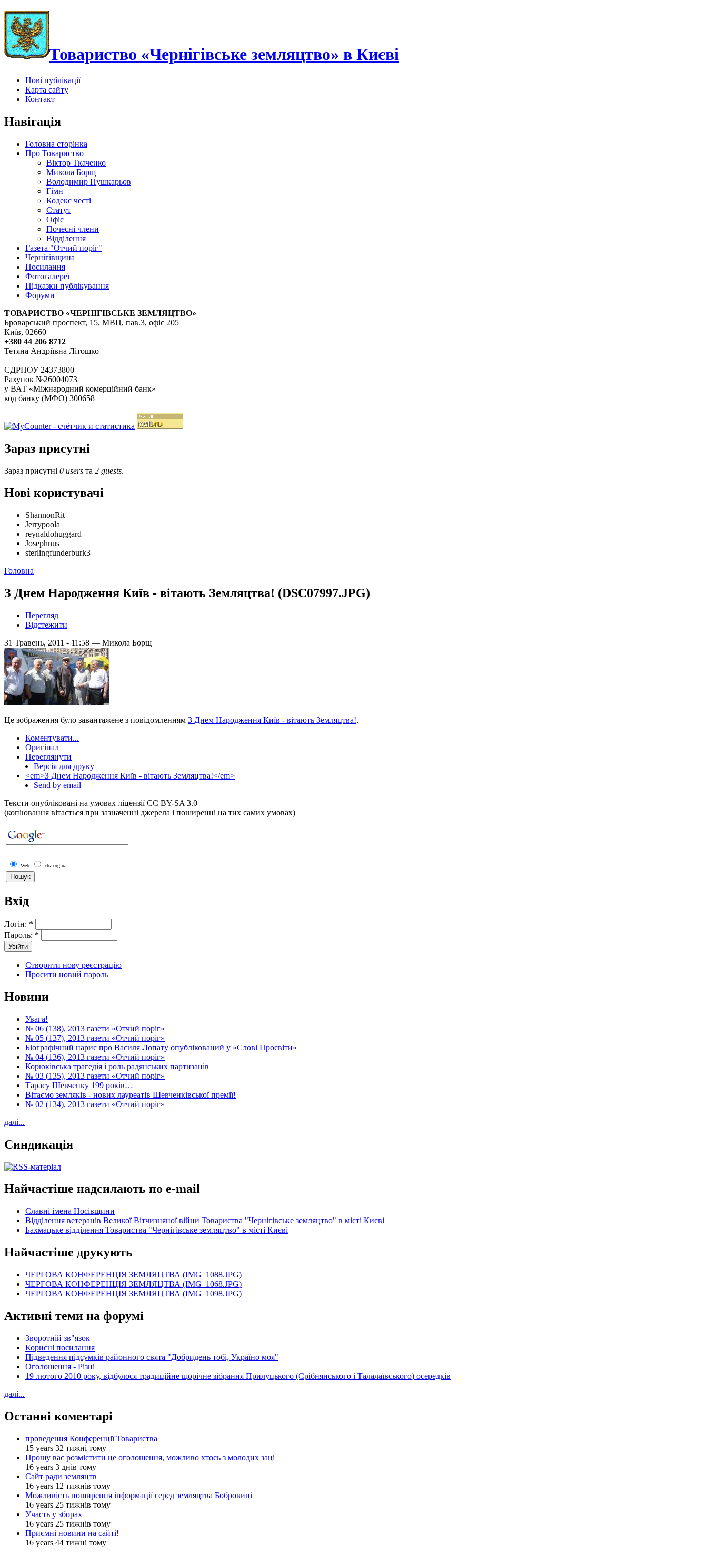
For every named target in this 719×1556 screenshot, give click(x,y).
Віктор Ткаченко (76, 162)
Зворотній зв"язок (57, 1338)
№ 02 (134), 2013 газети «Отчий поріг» (95, 1104)
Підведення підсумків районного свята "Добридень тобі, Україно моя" (151, 1357)
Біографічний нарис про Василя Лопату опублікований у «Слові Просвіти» (161, 1047)
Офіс (55, 219)
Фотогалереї (47, 276)
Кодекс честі (68, 200)
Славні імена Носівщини (70, 1210)
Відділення (66, 238)
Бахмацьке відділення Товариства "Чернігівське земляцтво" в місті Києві (156, 1229)
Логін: (18, 923)
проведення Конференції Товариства (91, 1438)
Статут (58, 210)
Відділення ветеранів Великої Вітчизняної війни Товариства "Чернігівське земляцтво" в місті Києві (204, 1220)
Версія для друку (64, 766)
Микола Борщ (71, 172)
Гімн (54, 191)
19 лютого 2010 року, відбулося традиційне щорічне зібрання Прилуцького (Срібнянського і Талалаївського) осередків (238, 1375)
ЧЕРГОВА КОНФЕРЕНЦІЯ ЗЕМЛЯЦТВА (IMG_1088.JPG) (133, 1274)
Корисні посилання (60, 1347)
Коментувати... (52, 737)
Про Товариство (54, 153)
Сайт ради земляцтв (61, 1476)
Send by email (57, 785)
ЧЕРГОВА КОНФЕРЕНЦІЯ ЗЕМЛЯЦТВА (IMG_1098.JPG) (133, 1293)
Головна (19, 570)
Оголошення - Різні (60, 1366)
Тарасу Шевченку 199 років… (79, 1085)
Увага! (36, 1019)
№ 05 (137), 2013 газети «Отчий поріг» (95, 1037)
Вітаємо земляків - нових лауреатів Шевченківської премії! (130, 1094)
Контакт (40, 99)
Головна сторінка (56, 143)
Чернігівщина (50, 257)
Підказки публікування (67, 285)
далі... (14, 1122)
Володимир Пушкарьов (88, 181)
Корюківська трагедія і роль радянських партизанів (117, 1066)
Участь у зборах (53, 1514)
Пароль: (21, 934)
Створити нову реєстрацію (73, 964)
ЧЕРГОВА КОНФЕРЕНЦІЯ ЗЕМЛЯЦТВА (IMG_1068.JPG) (133, 1283)
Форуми (40, 295)
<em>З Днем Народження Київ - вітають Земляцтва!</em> (130, 775)
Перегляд (41, 615)
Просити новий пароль (66, 974)
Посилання (45, 266)
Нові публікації (53, 80)
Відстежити (46, 624)
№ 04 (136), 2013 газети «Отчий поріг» (95, 1056)
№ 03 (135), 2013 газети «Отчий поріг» (95, 1075)
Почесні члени (72, 228)
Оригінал (42, 747)
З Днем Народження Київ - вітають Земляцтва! (272, 719)
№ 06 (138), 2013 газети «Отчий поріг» (95, 1028)
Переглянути (48, 756)
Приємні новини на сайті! (72, 1533)
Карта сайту (46, 89)
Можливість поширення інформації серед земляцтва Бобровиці (138, 1495)
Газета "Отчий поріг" (63, 247)
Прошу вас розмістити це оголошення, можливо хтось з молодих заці (150, 1457)
